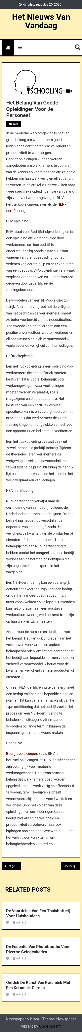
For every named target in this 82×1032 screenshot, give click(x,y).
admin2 (21, 922)
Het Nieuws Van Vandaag (41, 21)
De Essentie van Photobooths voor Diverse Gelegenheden (38, 949)
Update (13, 124)
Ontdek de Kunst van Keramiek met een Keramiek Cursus (38, 985)
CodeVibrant (50, 1026)
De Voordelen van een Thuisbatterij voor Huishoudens (38, 913)
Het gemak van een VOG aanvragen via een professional (14, 866)
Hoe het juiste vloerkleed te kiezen (72, 866)
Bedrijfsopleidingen (21, 753)
